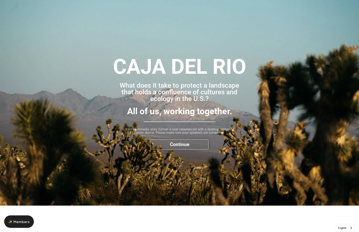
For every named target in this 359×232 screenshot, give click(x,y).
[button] (19, 221)
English (342, 228)
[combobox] (345, 228)
